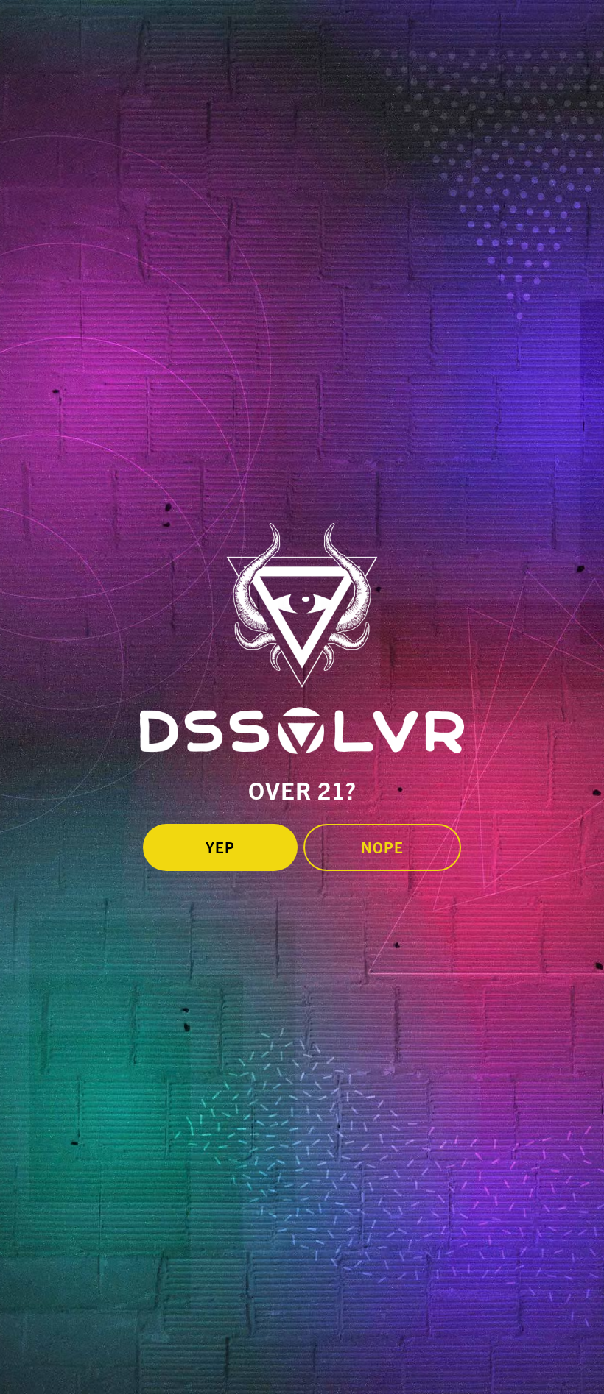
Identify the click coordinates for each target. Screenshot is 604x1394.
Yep (220, 847)
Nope (382, 847)
